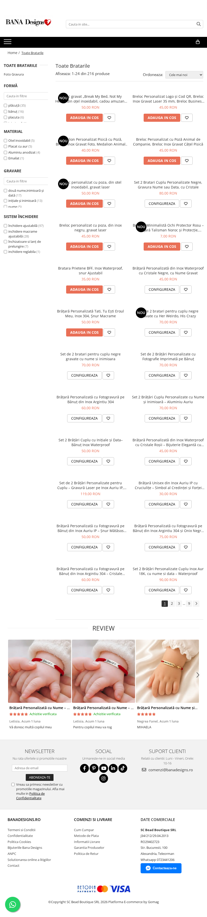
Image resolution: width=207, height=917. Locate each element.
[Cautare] (198, 24)
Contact (13, 865)
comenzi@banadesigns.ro (170, 769)
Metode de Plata (86, 835)
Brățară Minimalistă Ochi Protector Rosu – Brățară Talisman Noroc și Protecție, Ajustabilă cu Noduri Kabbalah (168, 227)
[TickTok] (122, 768)
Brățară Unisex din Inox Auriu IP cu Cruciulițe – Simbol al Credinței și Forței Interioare (168, 485)
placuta (13, 117)
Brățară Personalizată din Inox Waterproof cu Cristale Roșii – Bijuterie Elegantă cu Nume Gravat (168, 442)
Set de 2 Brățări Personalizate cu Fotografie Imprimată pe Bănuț (168, 356)
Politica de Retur (86, 853)
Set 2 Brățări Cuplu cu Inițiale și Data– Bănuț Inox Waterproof (91, 442)
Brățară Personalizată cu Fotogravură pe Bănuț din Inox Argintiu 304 (90, 399)
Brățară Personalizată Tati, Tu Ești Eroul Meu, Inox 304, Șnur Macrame (90, 313)
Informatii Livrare (87, 841)
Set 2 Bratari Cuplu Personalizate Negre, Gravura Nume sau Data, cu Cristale (168, 184)
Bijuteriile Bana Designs (25, 847)
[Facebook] (84, 768)
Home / (14, 52)
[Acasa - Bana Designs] (29, 24)
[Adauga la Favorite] (109, 118)
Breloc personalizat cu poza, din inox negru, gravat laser (90, 227)
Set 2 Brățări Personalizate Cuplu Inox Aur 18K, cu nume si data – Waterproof (168, 571)
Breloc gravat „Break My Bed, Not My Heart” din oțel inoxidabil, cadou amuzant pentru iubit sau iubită (90, 99)
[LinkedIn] (113, 768)
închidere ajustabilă (22, 225)
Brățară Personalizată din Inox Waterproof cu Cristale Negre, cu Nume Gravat (168, 270)
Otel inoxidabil (19, 140)
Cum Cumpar (84, 830)
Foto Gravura (14, 74)
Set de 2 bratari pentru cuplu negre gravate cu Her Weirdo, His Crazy (168, 313)
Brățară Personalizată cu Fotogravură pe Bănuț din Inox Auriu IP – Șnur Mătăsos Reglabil (90, 528)
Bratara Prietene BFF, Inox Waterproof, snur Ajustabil (90, 270)
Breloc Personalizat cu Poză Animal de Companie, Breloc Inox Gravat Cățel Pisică (168, 142)
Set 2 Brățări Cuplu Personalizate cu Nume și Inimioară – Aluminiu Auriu (168, 399)
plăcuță (13, 105)
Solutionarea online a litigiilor (29, 859)
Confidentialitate (20, 835)
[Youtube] (103, 768)
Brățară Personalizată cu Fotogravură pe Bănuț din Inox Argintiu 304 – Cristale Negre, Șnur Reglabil (90, 571)
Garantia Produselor (89, 847)
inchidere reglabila (22, 251)
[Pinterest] (94, 768)
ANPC (12, 853)
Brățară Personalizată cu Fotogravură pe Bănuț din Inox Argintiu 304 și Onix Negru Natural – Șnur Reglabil (168, 528)
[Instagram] (103, 778)
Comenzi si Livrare (93, 819)
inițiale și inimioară (22, 200)
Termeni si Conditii (21, 830)
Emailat (13, 158)
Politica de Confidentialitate (30, 795)
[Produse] (8, 43)
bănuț (12, 111)
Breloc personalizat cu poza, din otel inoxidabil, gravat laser (90, 184)
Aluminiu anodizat (22, 152)
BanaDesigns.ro (24, 819)
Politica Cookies (19, 841)
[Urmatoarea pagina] (196, 603)
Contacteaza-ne (164, 868)
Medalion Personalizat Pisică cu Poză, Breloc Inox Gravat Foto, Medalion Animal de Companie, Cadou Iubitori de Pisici (90, 142)
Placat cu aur (18, 146)
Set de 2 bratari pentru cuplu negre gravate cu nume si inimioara (90, 356)
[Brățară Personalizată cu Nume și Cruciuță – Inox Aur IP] (167, 671)
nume (12, 206)
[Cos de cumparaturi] (197, 42)
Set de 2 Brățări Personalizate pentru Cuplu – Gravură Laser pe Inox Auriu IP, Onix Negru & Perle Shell (90, 485)
